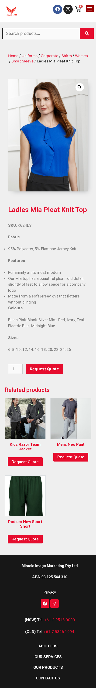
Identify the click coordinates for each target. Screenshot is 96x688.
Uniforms (30, 56)
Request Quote (44, 369)
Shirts (67, 56)
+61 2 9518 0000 (59, 619)
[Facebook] (57, 9)
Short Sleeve (22, 61)
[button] (90, 8)
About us (48, 646)
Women (81, 56)
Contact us (48, 678)
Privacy (50, 592)
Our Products (48, 667)
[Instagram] (68, 9)
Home (13, 56)
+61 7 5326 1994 (59, 631)
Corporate (49, 56)
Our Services (48, 656)
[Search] (87, 33)
